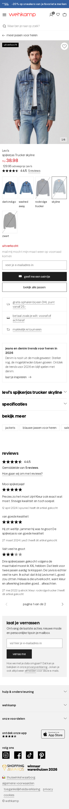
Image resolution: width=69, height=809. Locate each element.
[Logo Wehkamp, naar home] (21, 15)
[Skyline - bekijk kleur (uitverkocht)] (59, 188)
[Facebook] (18, 755)
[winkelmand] (64, 14)
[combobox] (34, 26)
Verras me (19, 654)
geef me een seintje (37, 276)
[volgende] (62, 604)
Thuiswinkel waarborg (21, 777)
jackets (10, 428)
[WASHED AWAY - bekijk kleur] (26, 188)
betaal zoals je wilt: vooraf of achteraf (32, 318)
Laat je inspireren (16, 377)
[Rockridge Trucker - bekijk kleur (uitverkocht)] (42, 188)
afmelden (30, 670)
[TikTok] (29, 755)
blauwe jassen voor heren (39, 428)
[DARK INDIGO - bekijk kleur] (9, 188)
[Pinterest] (41, 755)
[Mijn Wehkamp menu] (52, 14)
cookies (9, 795)
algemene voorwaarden (18, 783)
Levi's (5, 150)
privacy (48, 789)
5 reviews (34, 171)
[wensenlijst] (59, 14)
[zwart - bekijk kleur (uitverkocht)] (9, 222)
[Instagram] (6, 755)
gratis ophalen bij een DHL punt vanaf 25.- (34, 304)
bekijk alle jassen (34, 287)
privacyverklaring (37, 667)
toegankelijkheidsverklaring (22, 789)
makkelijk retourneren (27, 329)
